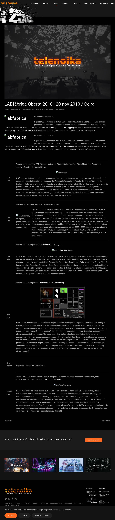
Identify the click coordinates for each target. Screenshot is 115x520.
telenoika (18, 110)
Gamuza (19, 322)
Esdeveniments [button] (90, 3)
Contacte (15, 505)
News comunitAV (57, 110)
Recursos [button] (104, 3)
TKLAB (6, 505)
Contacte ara (93, 440)
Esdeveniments (56, 503)
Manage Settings (42, 515)
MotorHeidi (32, 379)
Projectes (44, 503)
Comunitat (19, 503)
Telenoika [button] (34, 3)
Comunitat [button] (46, 3)
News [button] (56, 3)
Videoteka (78, 503)
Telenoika (8, 503)
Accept (11, 515)
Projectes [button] (76, 3)
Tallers (65, 3)
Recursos (68, 503)
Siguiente (105, 421)
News (27, 503)
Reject (24, 515)
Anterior (9, 421)
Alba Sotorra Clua (46, 244)
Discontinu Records (52, 379)
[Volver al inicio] (22, 14)
